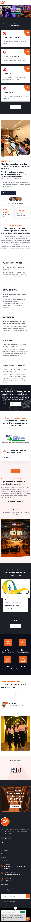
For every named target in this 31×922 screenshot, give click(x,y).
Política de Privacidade (7, 917)
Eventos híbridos (8, 92)
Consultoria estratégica (11, 37)
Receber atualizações (9, 901)
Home (4, 847)
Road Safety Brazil (12, 606)
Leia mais (5, 457)
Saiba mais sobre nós (8, 192)
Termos (18, 915)
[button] (14, 620)
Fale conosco (15, 403)
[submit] (28, 896)
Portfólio (15, 626)
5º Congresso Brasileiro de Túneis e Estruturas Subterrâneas (16, 451)
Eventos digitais (8, 73)
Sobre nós (5, 850)
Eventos (16, 470)
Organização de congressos (12, 56)
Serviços (16, 106)
